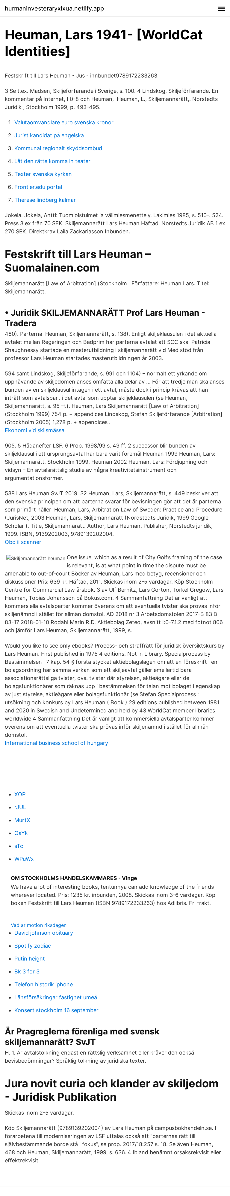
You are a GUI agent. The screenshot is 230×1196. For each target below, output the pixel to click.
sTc (18, 846)
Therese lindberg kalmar (45, 200)
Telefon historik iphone (43, 984)
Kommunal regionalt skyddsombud (58, 148)
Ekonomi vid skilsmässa (34, 430)
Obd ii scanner (23, 542)
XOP (19, 794)
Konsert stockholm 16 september (56, 1010)
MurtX (22, 820)
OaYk (21, 833)
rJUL (20, 807)
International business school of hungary (56, 743)
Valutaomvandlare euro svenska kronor (64, 122)
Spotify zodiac (32, 946)
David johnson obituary (43, 933)
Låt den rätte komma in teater (52, 161)
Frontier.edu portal (38, 187)
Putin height (29, 958)
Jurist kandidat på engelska (49, 135)
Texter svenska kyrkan (43, 174)
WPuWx (24, 859)
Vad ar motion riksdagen (38, 925)
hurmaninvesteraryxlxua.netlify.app (54, 8)
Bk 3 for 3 (27, 971)
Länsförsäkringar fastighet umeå (55, 997)
